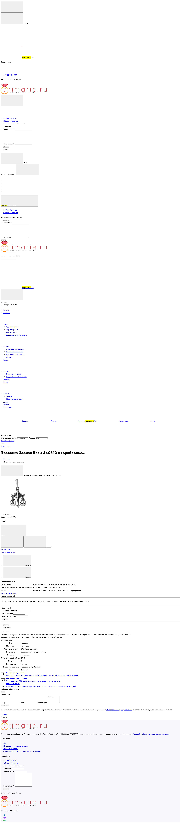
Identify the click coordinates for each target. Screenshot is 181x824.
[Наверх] (11, 432)
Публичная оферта (10, 748)
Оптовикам (5, 184)
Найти (18, 256)
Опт (4, 743)
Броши (5, 360)
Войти (2, 443)
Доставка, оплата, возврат (9, 181)
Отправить (6, 146)
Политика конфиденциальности (119, 709)
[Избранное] (33, 281)
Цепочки (6, 393)
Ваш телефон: (8, 129)
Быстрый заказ (6, 549)
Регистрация (5, 446)
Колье (5, 382)
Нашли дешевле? (8, 552)
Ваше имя (6, 608)
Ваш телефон (7, 613)
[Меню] (12, 7)
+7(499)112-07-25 (10, 75)
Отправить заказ (4, 705)
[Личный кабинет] (11, 269)
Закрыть (5, 149)
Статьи (4, 192)
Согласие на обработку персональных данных (22, 751)
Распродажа (7, 407)
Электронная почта (8, 438)
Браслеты (6, 379)
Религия (6, 404)
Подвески (7, 371)
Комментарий (42, 702)
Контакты (5, 189)
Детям (5, 402)
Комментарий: (9, 144)
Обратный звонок (10, 121)
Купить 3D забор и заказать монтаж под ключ (151, 734)
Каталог (6, 310)
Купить (2, 692)
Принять (4, 714)
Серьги (6, 324)
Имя (2, 702)
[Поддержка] (12, 100)
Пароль (32, 438)
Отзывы (6, 186)
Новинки (6, 313)
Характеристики (7, 627)
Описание (6, 624)
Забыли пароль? (7, 440)
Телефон (20, 702)
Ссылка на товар (9, 616)
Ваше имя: (7, 126)
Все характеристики (8, 593)
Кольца (6, 346)
